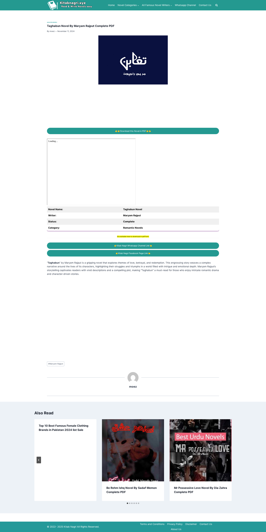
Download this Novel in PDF (133, 131)
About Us (176, 529)
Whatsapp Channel (185, 5)
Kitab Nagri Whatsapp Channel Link (133, 245)
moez (133, 386)
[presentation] (133, 450)
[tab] (127, 503)
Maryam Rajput (55, 364)
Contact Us (205, 5)
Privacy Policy (174, 524)
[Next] (227, 460)
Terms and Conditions (152, 524)
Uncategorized (52, 22)
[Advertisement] (130, 108)
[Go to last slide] (39, 460)
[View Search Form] (216, 5)
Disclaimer (191, 524)
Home (111, 5)
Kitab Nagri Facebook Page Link (133, 253)
